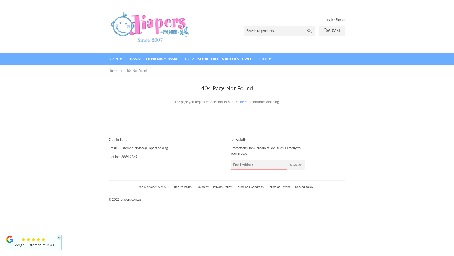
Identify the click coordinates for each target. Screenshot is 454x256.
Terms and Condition (250, 187)
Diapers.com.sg (130, 199)
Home (113, 71)
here (243, 102)
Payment (202, 187)
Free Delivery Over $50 (153, 187)
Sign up (340, 20)
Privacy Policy (222, 187)
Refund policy (304, 187)
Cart (335, 30)
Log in (329, 20)
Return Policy (183, 187)
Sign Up (295, 165)
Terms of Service (279, 187)
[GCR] (9, 239)
